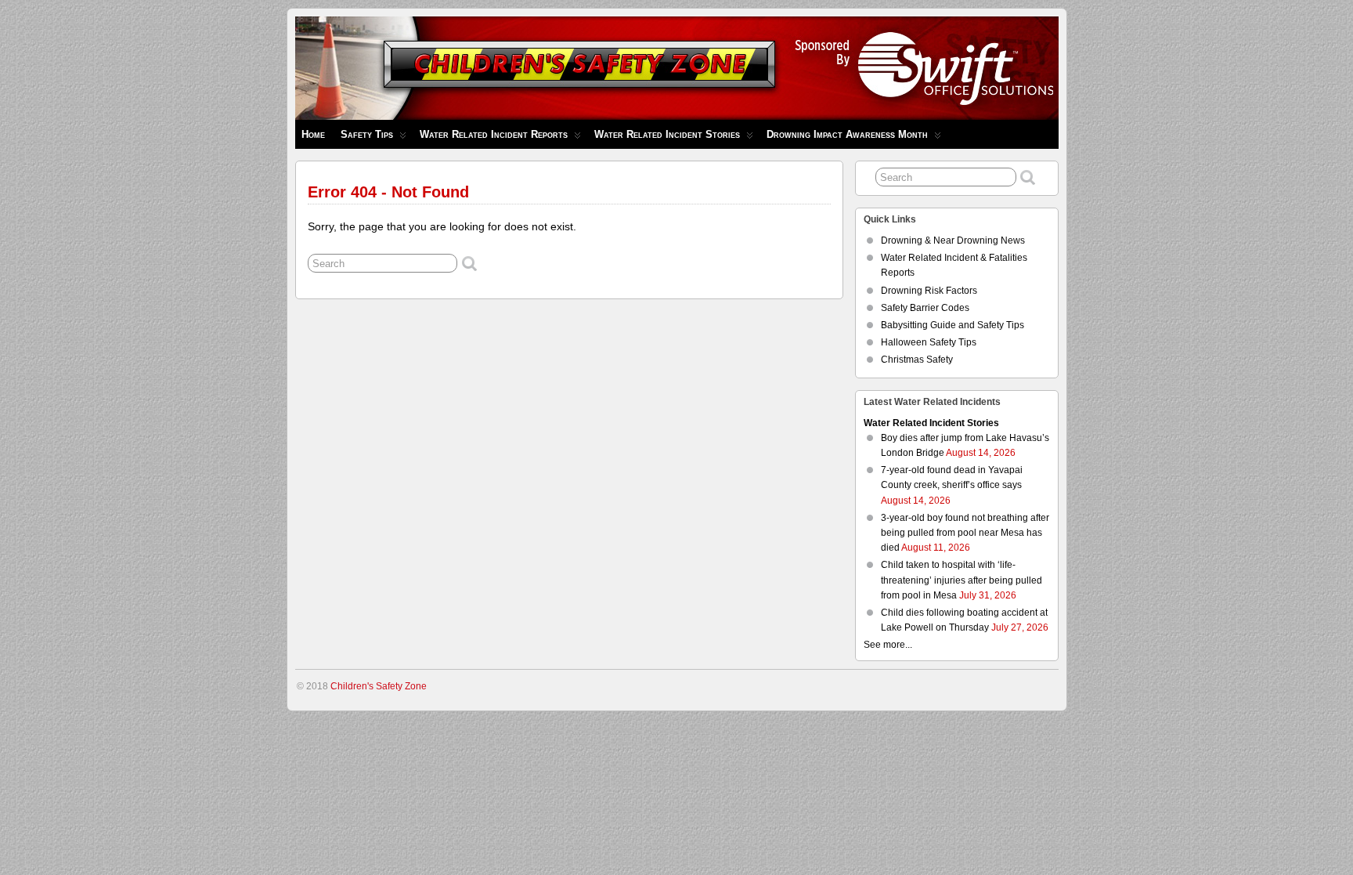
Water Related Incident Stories (667, 134)
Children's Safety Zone (378, 686)
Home (313, 134)
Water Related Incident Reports (494, 134)
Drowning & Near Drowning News (953, 240)
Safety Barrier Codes (925, 307)
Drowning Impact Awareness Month (847, 134)
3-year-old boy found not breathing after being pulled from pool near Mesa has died (965, 532)
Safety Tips (367, 134)
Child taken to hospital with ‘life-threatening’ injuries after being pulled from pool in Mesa (961, 579)
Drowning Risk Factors (929, 290)
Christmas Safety (917, 359)
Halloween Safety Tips (928, 342)
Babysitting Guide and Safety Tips (952, 325)
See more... (888, 644)
